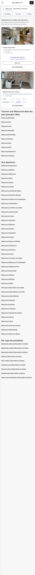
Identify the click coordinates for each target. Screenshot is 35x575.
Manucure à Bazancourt (9, 165)
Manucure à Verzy (7, 321)
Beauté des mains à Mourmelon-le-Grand (14, 344)
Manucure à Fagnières (8, 233)
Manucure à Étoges (7, 228)
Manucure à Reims (7, 283)
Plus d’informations (17, 67)
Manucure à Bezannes (8, 174)
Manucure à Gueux (7, 254)
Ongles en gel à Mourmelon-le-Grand (13, 365)
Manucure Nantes (7, 139)
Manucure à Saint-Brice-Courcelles (12, 287)
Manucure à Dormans (8, 220)
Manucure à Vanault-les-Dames (11, 313)
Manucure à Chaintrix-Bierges (11, 195)
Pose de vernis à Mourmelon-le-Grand (13, 369)
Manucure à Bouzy (7, 182)
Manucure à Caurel (7, 186)
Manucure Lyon (6, 126)
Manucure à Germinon (8, 250)
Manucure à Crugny (7, 216)
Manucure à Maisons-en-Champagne (13, 262)
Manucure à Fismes (7, 237)
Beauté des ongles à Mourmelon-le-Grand (14, 348)
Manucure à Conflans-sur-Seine (11, 207)
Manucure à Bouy (7, 178)
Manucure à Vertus (7, 317)
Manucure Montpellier (8, 134)
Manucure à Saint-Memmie (10, 296)
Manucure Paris (6, 147)
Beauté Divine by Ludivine (11, 92)
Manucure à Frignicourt (9, 245)
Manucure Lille (6, 122)
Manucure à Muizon (7, 275)
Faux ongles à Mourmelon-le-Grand (12, 360)
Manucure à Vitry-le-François (10, 325)
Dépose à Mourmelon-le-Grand (11, 356)
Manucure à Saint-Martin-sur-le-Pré (13, 292)
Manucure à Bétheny (8, 170)
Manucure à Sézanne (8, 300)
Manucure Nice (6, 143)
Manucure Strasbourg (8, 151)
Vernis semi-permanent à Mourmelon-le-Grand (16, 377)
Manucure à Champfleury (9, 203)
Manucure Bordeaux (7, 118)
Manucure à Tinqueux (8, 308)
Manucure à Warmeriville (9, 329)
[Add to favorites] (31, 29)
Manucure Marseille (7, 130)
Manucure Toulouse (7, 155)
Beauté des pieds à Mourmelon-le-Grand (14, 352)
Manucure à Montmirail (8, 271)
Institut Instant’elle (9, 47)
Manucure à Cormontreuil (9, 212)
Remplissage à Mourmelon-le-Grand (13, 373)
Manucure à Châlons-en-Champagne (13, 199)
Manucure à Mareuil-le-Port (10, 266)
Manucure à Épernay (8, 224)
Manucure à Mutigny (8, 279)
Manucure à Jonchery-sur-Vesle (11, 258)
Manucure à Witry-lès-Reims (10, 334)
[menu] (2, 3)
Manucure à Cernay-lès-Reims (11, 191)
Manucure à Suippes (8, 304)
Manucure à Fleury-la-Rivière (10, 241)
